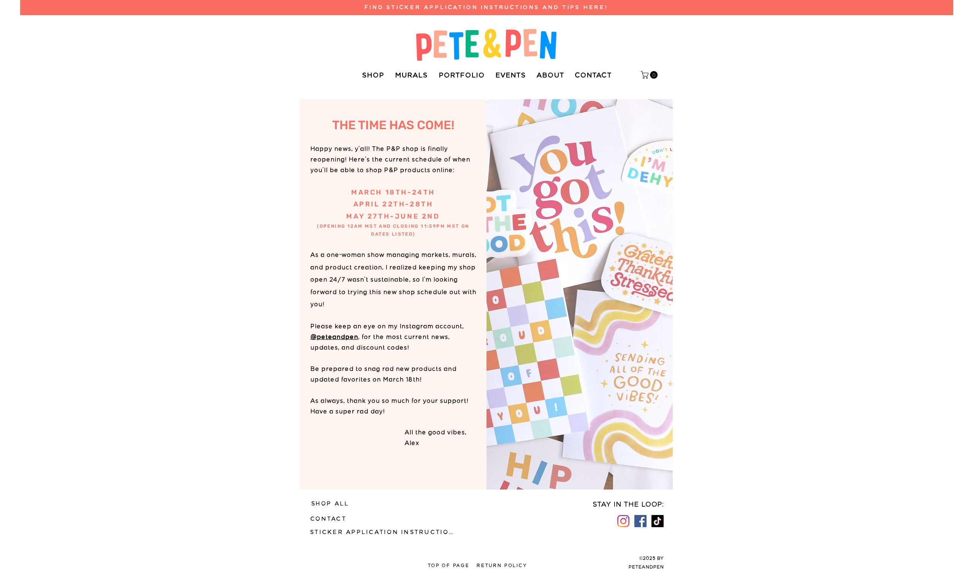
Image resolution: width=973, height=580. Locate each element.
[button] (650, 75)
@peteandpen (334, 337)
